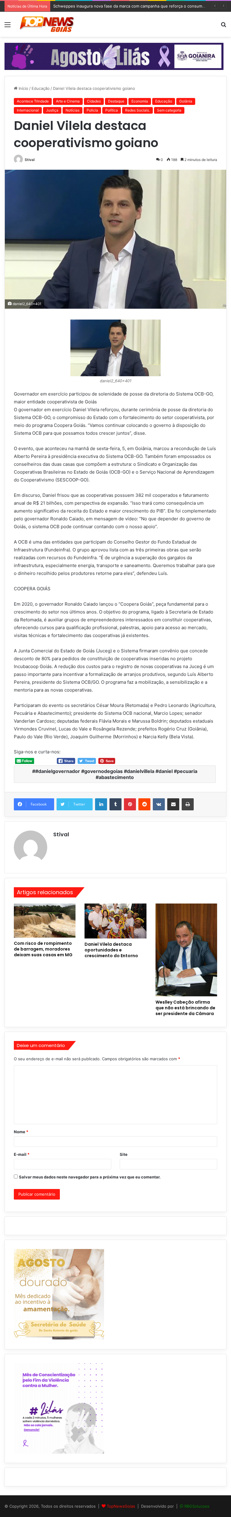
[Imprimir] (188, 804)
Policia (92, 110)
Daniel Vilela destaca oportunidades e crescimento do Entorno (111, 950)
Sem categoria (169, 110)
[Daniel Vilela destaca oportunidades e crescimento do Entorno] (115, 921)
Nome (21, 1131)
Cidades (94, 101)
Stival (30, 159)
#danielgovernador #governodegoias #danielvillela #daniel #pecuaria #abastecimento (116, 774)
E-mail (21, 1154)
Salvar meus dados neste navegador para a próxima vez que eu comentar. (90, 1177)
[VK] (159, 804)
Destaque (116, 101)
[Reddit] (144, 804)
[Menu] (8, 26)
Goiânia (185, 101)
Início (22, 88)
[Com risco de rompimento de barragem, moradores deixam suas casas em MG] (44, 921)
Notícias (72, 110)
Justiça (52, 110)
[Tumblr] (115, 804)
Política (111, 110)
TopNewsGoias (121, 1506)
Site (124, 1154)
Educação (41, 88)
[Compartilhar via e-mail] (173, 804)
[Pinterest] (130, 804)
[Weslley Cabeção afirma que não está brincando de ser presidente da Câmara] (186, 950)
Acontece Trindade (33, 101)
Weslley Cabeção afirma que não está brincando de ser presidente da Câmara (185, 1008)
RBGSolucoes (196, 1506)
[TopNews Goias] (46, 24)
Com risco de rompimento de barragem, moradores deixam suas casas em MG (43, 949)
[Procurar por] (223, 26)
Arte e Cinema (68, 101)
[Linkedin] (101, 804)
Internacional (28, 110)
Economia (139, 101)
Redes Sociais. (137, 110)
